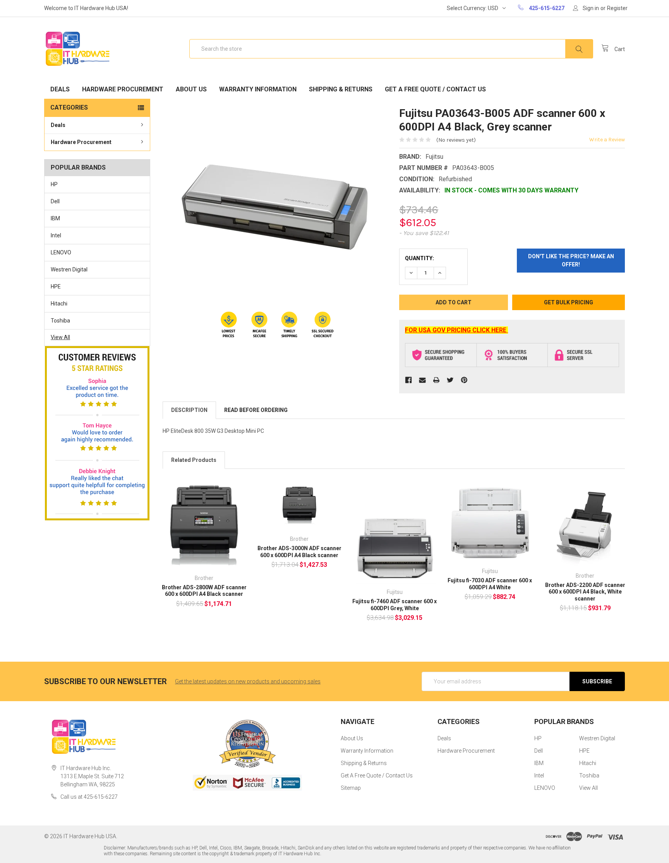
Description (189, 410)
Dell (55, 201)
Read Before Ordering (256, 410)
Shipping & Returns (340, 89)
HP (54, 184)
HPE (56, 286)
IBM (55, 218)
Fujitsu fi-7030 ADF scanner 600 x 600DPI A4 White (490, 583)
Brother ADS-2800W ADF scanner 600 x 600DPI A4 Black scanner (204, 590)
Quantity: (419, 258)
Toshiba (60, 320)
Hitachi (59, 303)
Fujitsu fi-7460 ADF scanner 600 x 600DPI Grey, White (394, 604)
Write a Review (607, 139)
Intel (56, 235)
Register (617, 8)
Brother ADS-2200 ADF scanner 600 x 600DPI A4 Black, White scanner (585, 592)
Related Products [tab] (193, 460)
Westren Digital (69, 269)
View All (60, 337)
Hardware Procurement (122, 89)
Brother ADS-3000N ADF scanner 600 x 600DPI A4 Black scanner (299, 551)
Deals (60, 89)
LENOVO (61, 252)
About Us (191, 89)
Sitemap (351, 788)
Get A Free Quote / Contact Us (435, 89)
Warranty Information (258, 89)
